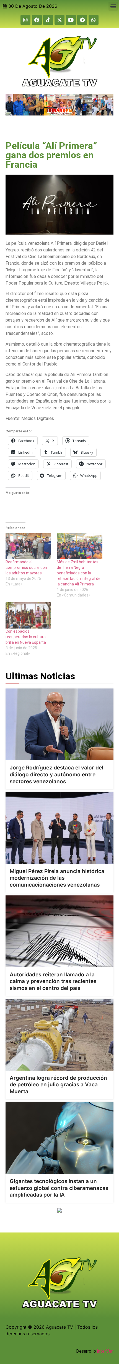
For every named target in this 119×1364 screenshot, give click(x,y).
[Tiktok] (48, 20)
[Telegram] (82, 20)
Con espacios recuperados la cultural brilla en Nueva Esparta (26, 637)
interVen (105, 1351)
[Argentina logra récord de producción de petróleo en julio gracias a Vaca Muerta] (59, 1035)
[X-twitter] (59, 20)
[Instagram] (25, 20)
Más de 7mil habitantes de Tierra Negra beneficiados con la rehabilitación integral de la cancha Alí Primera (78, 573)
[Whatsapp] (94, 20)
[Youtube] (71, 20)
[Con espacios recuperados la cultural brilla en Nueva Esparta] (28, 615)
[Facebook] (37, 20)
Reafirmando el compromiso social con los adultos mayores (26, 567)
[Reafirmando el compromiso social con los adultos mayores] (28, 546)
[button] (113, 6)
